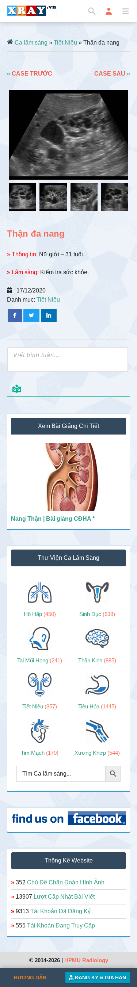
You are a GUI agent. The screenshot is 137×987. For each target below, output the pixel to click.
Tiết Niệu (65, 42)
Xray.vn (32, 10)
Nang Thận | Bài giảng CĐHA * (53, 519)
